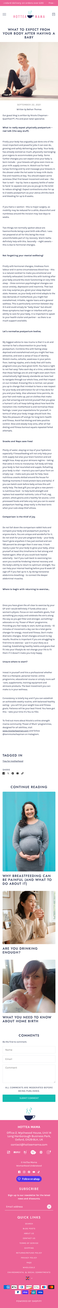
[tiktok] (38, 1172)
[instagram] (24, 1172)
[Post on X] (8, 773)
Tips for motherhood (13, 761)
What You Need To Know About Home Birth (27, 1019)
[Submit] (49, 1206)
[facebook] (19, 1172)
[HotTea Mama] (29, 14)
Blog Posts (29, 1228)
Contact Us (29, 1238)
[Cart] (53, 14)
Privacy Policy (29, 1258)
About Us (29, 1233)
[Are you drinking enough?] (29, 917)
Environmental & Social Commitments (29, 1272)
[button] (22, 773)
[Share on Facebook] (3, 773)
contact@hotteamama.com (29, 1144)
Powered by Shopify (29, 1301)
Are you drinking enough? (20, 950)
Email (8, 1058)
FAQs (29, 1262)
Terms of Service (29, 1243)
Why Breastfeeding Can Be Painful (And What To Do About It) (27, 880)
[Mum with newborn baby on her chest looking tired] (29, 986)
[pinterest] (29, 1172)
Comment (11, 1067)
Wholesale (29, 1267)
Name (8, 1049)
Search (29, 1224)
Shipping (29, 1248)
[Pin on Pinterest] (12, 773)
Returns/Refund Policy (29, 1253)
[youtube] (33, 1172)
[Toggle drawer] (4, 14)
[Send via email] (17, 773)
